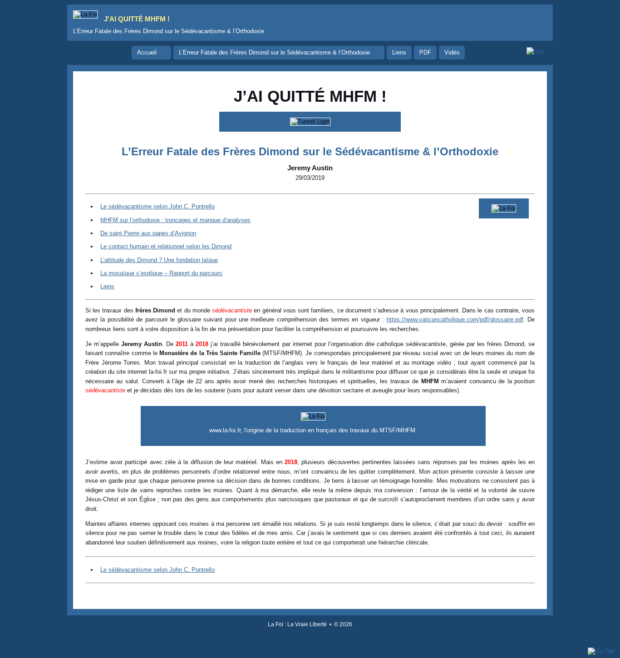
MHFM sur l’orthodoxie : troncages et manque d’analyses (175, 220)
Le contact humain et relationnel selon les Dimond (165, 246)
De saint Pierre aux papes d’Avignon (148, 233)
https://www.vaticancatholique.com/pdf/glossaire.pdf (455, 319)
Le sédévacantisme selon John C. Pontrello (157, 206)
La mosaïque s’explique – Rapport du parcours (161, 273)
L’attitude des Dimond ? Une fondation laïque (159, 260)
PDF (425, 52)
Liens (399, 52)
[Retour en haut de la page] (601, 651)
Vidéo (451, 52)
